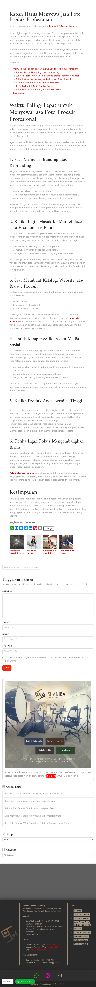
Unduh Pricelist (80, 944)
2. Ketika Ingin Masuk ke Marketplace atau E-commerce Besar (47, 75)
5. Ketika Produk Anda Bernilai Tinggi (34, 86)
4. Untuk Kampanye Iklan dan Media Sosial (37, 82)
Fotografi (54, 26)
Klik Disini (51, 775)
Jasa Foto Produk (81, 915)
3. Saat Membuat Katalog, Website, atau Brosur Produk (43, 79)
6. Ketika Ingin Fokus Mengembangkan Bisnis (38, 89)
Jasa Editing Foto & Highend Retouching (82, 923)
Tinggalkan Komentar (72, 26)
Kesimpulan (19, 93)
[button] (7, 981)
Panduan (77, 929)
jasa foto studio (31, 567)
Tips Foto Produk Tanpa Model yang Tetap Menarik (30, 801)
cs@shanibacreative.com (41, 950)
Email (5, 634)
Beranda (77, 911)
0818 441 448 (52, 947)
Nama (5, 622)
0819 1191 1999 (53, 944)
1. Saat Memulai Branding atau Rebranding (37, 72)
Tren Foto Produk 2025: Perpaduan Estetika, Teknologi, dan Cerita (37, 823)
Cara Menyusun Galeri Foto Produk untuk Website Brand (33, 816)
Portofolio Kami (80, 940)
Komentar (8, 591)
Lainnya (49, 528)
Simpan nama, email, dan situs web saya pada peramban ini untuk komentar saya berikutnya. (47, 659)
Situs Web (7, 646)
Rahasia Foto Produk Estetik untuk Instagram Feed (29, 808)
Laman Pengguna (81, 936)
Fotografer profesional (21, 473)
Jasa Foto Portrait (81, 918)
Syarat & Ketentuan (82, 932)
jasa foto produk (11, 567)
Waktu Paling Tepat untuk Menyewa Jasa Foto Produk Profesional (46, 68)
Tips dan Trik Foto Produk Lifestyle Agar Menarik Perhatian (34, 794)
